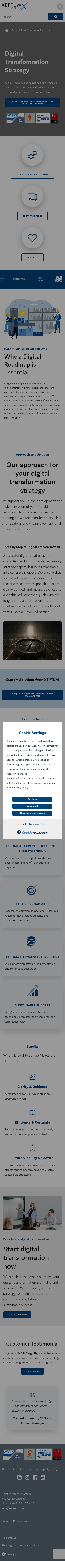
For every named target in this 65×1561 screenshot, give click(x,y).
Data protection (36, 824)
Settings (32, 799)
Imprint (24, 824)
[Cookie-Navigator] (32, 833)
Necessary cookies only (32, 813)
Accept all (32, 806)
